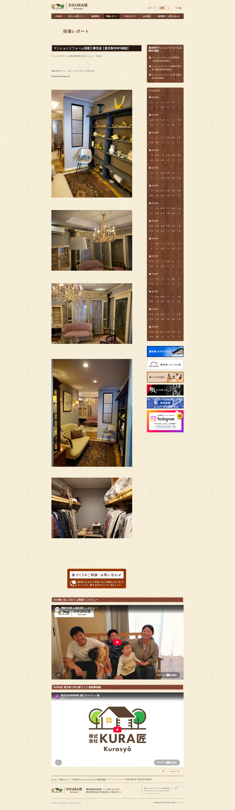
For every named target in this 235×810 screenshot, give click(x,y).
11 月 (157, 120)
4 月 (162, 107)
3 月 (168, 160)
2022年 (155, 168)
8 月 (173, 138)
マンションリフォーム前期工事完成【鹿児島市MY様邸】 (166, 68)
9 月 (168, 138)
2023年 (155, 150)
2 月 (173, 125)
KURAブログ (130, 16)
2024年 (155, 132)
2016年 (155, 274)
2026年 (155, 97)
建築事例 (95, 16)
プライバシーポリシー (60, 803)
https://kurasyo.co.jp (153, 793)
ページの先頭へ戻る (173, 771)
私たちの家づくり (76, 16)
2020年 (155, 203)
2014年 (155, 309)
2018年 (155, 238)
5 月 (157, 142)
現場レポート (112, 16)
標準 (162, 8)
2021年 (155, 185)
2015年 (155, 291)
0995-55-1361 (112, 789)
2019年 (155, 221)
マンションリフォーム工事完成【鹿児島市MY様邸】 (165, 59)
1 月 (179, 178)
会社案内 (147, 16)
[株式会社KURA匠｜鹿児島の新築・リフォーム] (69, 6)
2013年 (155, 327)
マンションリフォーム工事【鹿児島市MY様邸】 (166, 76)
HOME (59, 16)
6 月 (151, 125)
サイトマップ (75, 803)
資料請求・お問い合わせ (168, 16)
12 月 (151, 120)
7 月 (179, 120)
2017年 (155, 256)
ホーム (54, 779)
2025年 (155, 115)
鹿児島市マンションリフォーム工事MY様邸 (89, 779)
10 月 (162, 120)
